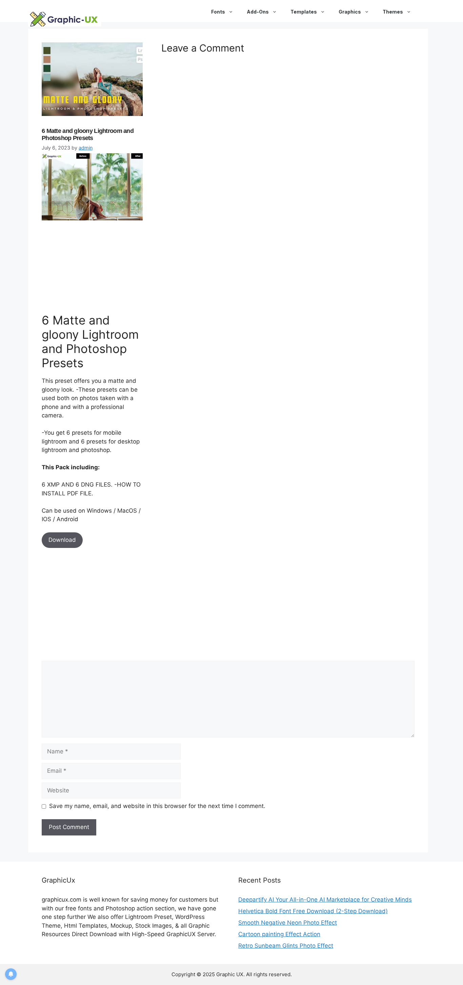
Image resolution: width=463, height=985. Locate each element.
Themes (393, 12)
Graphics (350, 12)
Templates (303, 12)
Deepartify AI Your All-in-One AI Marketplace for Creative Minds (325, 899)
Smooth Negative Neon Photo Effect (287, 922)
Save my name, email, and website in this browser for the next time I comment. (157, 806)
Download (62, 539)
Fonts (218, 12)
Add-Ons (258, 12)
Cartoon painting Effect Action (279, 934)
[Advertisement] (92, 265)
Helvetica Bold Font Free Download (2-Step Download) (313, 911)
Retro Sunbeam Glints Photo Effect (285, 945)
